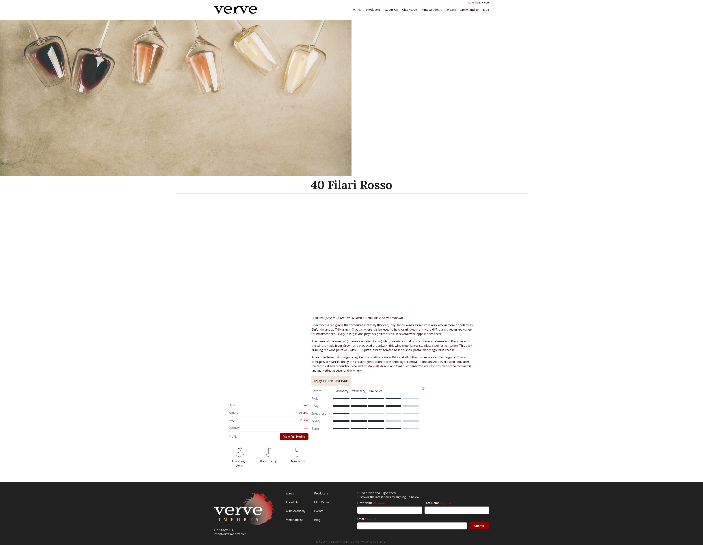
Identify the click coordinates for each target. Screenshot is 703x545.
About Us (391, 9)
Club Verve (409, 9)
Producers (373, 9)
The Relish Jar (379, 542)
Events (451, 9)
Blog (486, 9)
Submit (479, 526)
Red (305, 405)
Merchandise (469, 9)
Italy (305, 428)
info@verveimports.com (230, 534)
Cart (486, 2)
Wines (357, 9)
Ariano (303, 413)
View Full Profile (294, 437)
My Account (474, 2)
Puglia (304, 420)
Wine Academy (431, 9)
